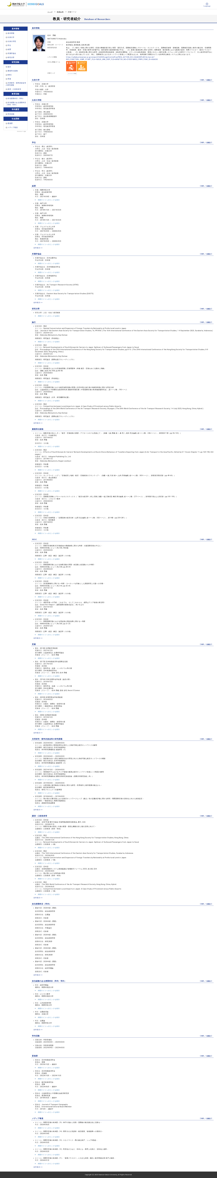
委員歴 (10, 123)
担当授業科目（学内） (16, 98)
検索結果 (60, 12)
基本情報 (11, 33)
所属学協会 (12, 53)
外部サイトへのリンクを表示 (48, 200)
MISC (10, 75)
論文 (9, 67)
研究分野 (11, 57)
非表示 (208, 80)
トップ (50, 12)
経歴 (9, 49)
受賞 (9, 79)
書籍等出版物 (13, 71)
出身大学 (11, 37)
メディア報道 (13, 127)
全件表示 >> (38, 248)
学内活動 (11, 114)
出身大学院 (12, 41)
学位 (9, 45)
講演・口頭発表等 (14, 89)
